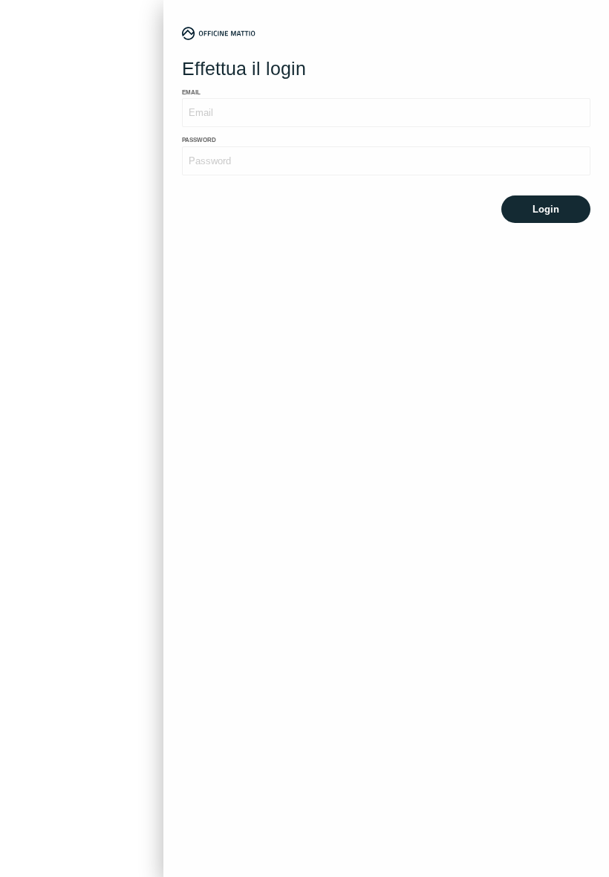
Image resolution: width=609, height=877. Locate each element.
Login (546, 209)
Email (191, 92)
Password (199, 140)
